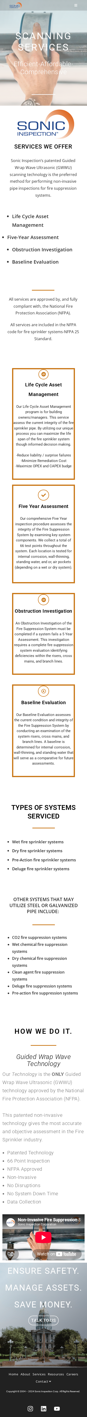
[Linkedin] (43, 1409)
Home (13, 1374)
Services (39, 1374)
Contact (42, 1381)
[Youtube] (57, 1409)
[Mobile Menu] (76, 5)
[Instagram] (30, 1409)
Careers (72, 1374)
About (25, 1374)
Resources (56, 1374)
